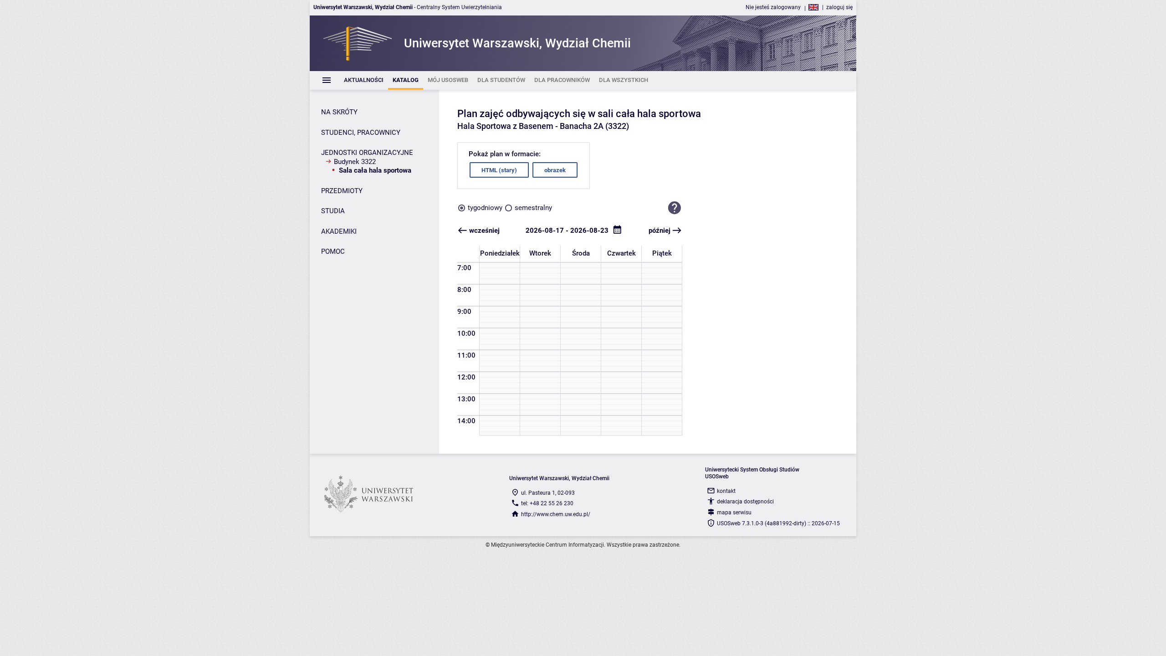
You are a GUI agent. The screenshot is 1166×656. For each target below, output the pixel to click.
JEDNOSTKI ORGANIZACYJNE (367, 153)
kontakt (726, 491)
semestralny (533, 208)
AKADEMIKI (339, 231)
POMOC (333, 251)
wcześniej (484, 230)
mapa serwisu (734, 512)
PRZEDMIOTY (342, 191)
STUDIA (333, 211)
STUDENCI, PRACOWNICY (360, 132)
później (659, 230)
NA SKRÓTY (339, 112)
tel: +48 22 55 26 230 (547, 503)
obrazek (555, 170)
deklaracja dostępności (745, 501)
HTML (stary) (499, 170)
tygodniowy (485, 208)
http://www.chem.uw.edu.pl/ (555, 514)
